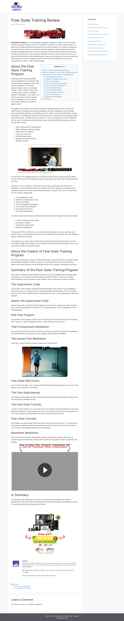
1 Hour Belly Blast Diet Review (22, 588)
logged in (24, 604)
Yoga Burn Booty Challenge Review (96, 44)
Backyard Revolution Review (21, 586)
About (52, 616)
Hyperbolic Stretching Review (95, 41)
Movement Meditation (53, 96)
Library (25, 561)
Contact (75, 616)
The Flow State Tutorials (53, 92)
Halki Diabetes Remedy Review (95, 48)
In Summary (46, 99)
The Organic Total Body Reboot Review (97, 27)
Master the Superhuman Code (55, 79)
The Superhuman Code (53, 77)
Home (47, 616)
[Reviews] (16, 6)
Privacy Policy (67, 616)
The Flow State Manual (53, 90)
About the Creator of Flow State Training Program (59, 72)
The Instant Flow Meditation (54, 85)
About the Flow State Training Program (55, 70)
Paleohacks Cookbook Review (95, 37)
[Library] (16, 566)
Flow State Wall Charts (53, 88)
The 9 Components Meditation (55, 83)
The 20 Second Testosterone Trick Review (98, 34)
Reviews (15, 584)
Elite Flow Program (51, 81)
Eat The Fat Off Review (93, 31)
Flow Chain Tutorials (52, 94)
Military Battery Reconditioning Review (97, 54)
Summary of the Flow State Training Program (57, 74)
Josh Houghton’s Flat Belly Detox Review (97, 51)
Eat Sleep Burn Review (93, 24)
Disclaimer (58, 616)
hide (63, 66)
